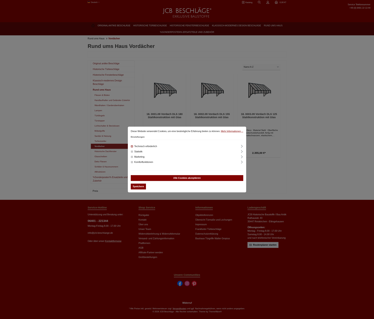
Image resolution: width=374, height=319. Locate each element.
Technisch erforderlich (145, 146)
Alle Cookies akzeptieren (187, 178)
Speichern (138, 186)
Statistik (138, 151)
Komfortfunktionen (143, 162)
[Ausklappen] (241, 146)
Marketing (139, 157)
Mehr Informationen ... (232, 131)
